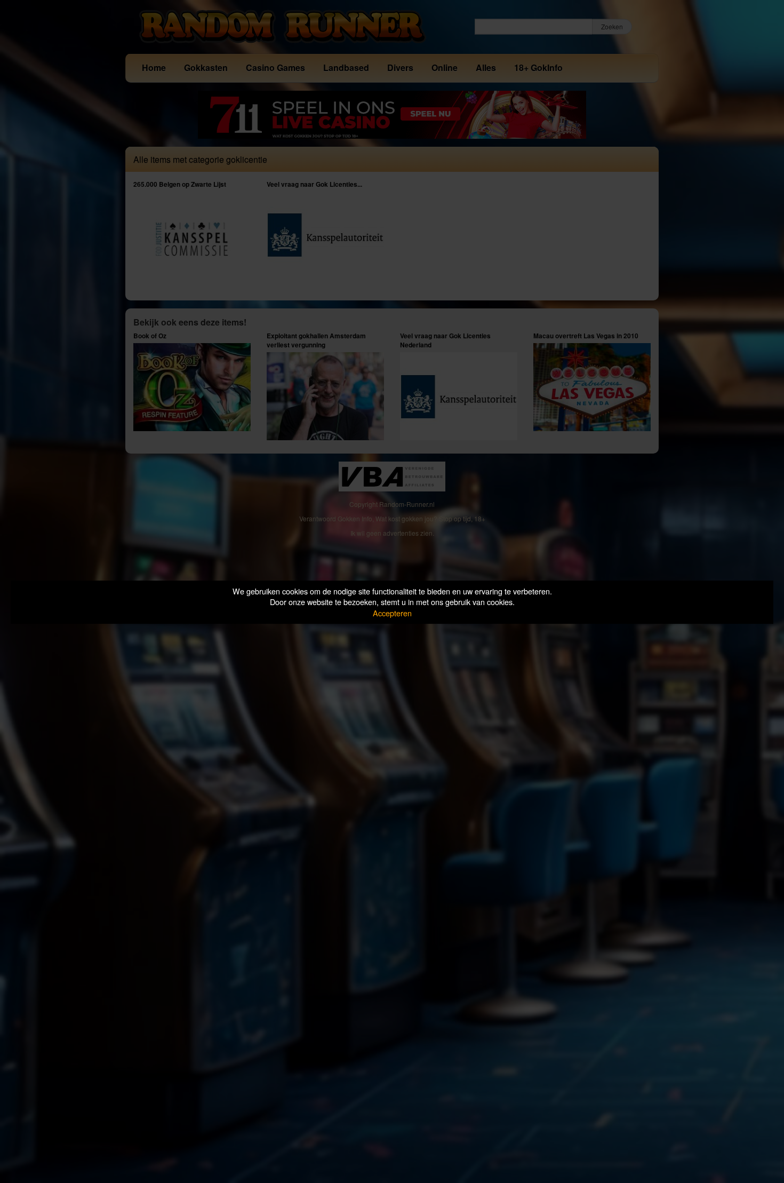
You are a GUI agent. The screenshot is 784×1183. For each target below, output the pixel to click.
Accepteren (392, 612)
